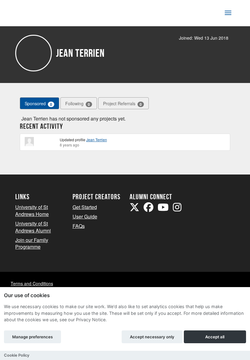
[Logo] (35, 14)
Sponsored (38, 103)
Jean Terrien (96, 139)
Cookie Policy (16, 355)
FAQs (79, 225)
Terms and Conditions (32, 283)
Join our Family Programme (31, 243)
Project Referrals (122, 103)
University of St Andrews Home (32, 210)
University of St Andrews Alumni (33, 227)
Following (77, 103)
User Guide (85, 216)
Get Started (85, 207)
